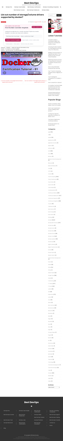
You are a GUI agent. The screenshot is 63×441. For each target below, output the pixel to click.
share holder (51, 346)
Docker (49, 249)
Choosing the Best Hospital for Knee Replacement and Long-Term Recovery (54, 48)
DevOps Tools (51, 236)
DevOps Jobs (22, 420)
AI (48, 134)
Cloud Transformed (52, 179)
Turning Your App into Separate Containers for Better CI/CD (54, 115)
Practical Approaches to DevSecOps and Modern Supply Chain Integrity (54, 94)
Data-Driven (50, 214)
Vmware (50, 373)
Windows (50, 375)
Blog (5, 428)
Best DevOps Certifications (22, 423)
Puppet (49, 335)
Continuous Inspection (53, 198)
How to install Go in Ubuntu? (55, 82)
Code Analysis (51, 187)
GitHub (49, 264)
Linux (49, 299)
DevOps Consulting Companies (51, 7)
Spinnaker (50, 354)
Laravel (49, 297)
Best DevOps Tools (8, 420)
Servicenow (50, 343)
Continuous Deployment (53, 195)
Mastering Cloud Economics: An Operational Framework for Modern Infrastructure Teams (55, 62)
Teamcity (50, 359)
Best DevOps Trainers (39, 417)
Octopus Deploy (51, 332)
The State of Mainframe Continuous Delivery (54, 120)
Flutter (49, 261)
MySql (49, 316)
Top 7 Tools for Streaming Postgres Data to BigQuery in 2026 (55, 72)
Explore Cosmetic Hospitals (13, 40)
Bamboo (50, 156)
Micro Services (51, 305)
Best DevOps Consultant (37, 423)
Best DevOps (31, 3)
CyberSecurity (51, 206)
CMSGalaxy (27, 436)
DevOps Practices (38, 420)
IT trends (50, 286)
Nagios (49, 318)
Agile (49, 132)
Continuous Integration (53, 201)
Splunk (49, 356)
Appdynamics (51, 140)
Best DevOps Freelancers (33, 10)
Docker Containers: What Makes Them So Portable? (54, 104)
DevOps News (51, 230)
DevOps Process (51, 233)
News (49, 324)
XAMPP (49, 378)
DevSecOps (50, 241)
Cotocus (31, 438)
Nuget (49, 329)
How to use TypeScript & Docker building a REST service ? (54, 109)
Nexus (49, 327)
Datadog (50, 217)
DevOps (3, 22)
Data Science (51, 209)
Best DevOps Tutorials (55, 420)
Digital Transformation (53, 247)
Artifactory (50, 148)
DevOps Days (51, 225)
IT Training (50, 283)
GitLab (49, 267)
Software (50, 348)
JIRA (49, 291)
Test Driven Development (53, 364)
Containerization (51, 190)
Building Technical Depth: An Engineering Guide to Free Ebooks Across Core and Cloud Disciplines (55, 55)
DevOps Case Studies (19, 7)
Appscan (50, 145)
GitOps (49, 270)
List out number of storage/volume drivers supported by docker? (12, 81)
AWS (49, 151)
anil (45, 21)
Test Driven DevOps (52, 367)
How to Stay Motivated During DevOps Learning (54, 67)
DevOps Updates (51, 239)
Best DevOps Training (55, 417)
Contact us (52, 422)
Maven (49, 302)
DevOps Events (51, 228)
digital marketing (51, 244)
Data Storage (51, 211)
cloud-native (51, 184)
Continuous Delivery (52, 192)
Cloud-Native (51, 182)
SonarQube (50, 351)
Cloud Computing (52, 176)
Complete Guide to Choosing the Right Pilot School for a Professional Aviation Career (54, 42)
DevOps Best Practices (53, 222)
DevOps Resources (8, 422)
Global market (51, 272)
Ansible (49, 137)
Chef (49, 168)
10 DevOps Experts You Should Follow (53, 124)
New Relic (50, 321)
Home (51, 425)
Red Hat (49, 337)
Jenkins (49, 289)
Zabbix (49, 381)
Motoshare (50, 313)
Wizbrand (33, 437)
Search (58, 15)
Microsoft (50, 310)
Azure (49, 153)
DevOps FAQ (9, 7)
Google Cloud (51, 275)
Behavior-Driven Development (54, 159)
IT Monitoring (51, 280)
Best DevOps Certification (34, 7)
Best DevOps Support (55, 414)
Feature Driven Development (54, 258)
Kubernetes (50, 294)
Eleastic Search (51, 255)
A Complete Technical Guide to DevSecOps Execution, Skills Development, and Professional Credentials (55, 87)
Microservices (51, 308)
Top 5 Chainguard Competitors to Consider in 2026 (54, 78)
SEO (49, 340)
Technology (50, 362)
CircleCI (49, 174)
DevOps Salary (45, 10)
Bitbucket (50, 163)
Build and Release (52, 165)
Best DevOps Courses (19, 10)
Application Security (52, 142)
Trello (49, 370)
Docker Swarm (51, 252)
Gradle (49, 278)
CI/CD (49, 171)
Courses (50, 203)
